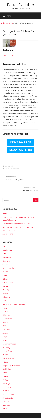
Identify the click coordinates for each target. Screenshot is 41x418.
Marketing (6, 348)
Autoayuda (9, 23)
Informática (7, 330)
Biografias (6, 261)
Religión (6, 391)
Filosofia (6, 312)
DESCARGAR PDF (20, 142)
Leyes (5, 340)
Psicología (7, 384)
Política (5, 380)
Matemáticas (8, 351)
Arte (4, 254)
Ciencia (5, 265)
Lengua (5, 337)
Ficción (5, 308)
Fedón (5, 214)
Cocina (5, 272)
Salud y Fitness (8, 394)
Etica (4, 301)
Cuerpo (5, 286)
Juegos (5, 333)
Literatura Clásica (9, 344)
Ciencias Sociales (9, 268)
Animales (6, 247)
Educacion (7, 297)
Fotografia (6, 315)
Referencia (7, 387)
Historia (5, 322)
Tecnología (7, 405)
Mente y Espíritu (9, 358)
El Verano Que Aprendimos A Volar (16, 224)
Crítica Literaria (8, 283)
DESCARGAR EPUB (20, 149)
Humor (5, 326)
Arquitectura (7, 250)
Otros (5, 373)
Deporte (6, 290)
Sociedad (6, 402)
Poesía (5, 376)
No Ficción (7, 369)
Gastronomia (8, 319)
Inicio (3, 23)
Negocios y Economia (11, 366)
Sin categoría (8, 398)
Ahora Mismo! (8, 234)
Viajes (5, 409)
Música (5, 362)
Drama (5, 293)
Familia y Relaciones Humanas (14, 304)
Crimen (5, 279)
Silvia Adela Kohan (12, 169)
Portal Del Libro (20, 4)
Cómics (5, 275)
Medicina (6, 355)
